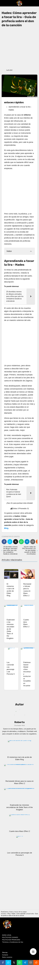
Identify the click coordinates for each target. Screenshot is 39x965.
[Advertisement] (19, 47)
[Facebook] (4, 541)
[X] (15, 541)
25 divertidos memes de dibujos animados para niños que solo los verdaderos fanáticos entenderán (10, 550)
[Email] (32, 541)
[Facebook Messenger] (9, 541)
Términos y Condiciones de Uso (12, 942)
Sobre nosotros (7, 957)
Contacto (5, 955)
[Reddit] (36, 962)
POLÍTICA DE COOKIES (10, 937)
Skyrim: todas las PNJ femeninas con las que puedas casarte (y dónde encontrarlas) (29, 550)
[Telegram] (27, 541)
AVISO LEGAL (6, 935)
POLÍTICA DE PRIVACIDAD (11, 940)
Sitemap (4, 952)
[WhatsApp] (21, 541)
